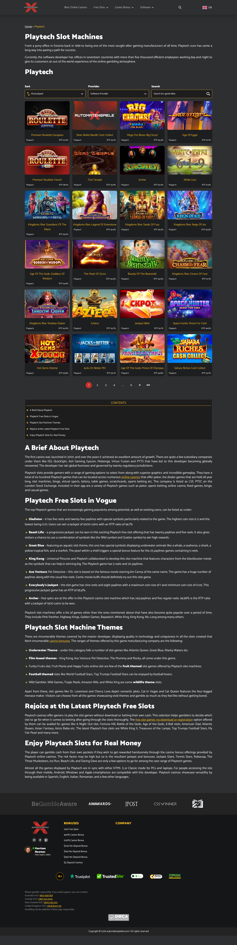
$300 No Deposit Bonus (75, 857)
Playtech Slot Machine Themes (45, 423)
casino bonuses (59, 641)
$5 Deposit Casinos (73, 862)
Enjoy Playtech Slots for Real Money (48, 435)
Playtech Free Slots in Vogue (44, 417)
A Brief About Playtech (41, 410)
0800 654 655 (50, 903)
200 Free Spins (71, 829)
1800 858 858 (46, 896)
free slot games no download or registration (164, 719)
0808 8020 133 (54, 906)
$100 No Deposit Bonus (75, 851)
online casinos (130, 477)
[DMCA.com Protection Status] (118, 920)
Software (145, 7)
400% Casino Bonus (74, 835)
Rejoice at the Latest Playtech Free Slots (49, 429)
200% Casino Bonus (74, 840)
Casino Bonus (122, 7)
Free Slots (99, 7)
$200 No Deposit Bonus (76, 846)
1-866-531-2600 (45, 899)
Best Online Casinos (75, 7)
